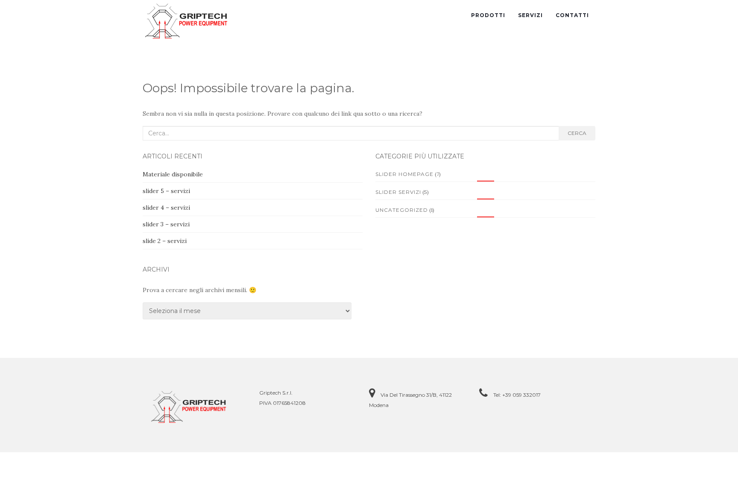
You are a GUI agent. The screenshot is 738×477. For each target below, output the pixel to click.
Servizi (530, 15)
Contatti (572, 15)
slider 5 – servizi (166, 191)
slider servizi (398, 192)
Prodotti (488, 15)
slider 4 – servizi (166, 207)
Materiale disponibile (173, 174)
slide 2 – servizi (165, 241)
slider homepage (404, 174)
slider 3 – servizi (166, 224)
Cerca (577, 133)
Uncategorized (401, 210)
